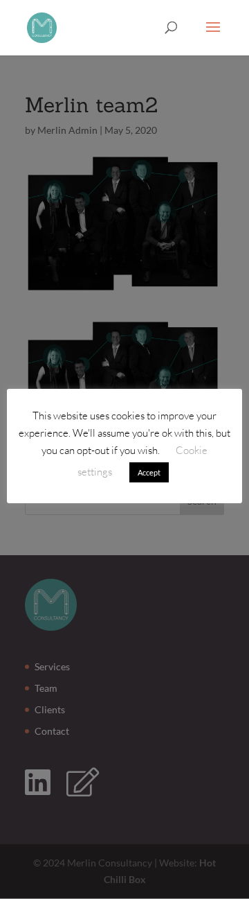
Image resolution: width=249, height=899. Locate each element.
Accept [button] (149, 472)
